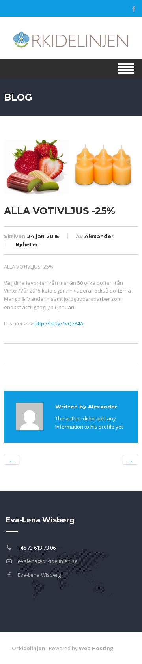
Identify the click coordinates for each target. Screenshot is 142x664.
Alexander (99, 236)
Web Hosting (96, 648)
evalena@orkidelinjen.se (48, 561)
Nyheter (26, 244)
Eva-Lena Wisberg (39, 574)
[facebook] (133, 8)
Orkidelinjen (28, 648)
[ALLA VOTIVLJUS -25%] (71, 166)
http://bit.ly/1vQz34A (59, 323)
